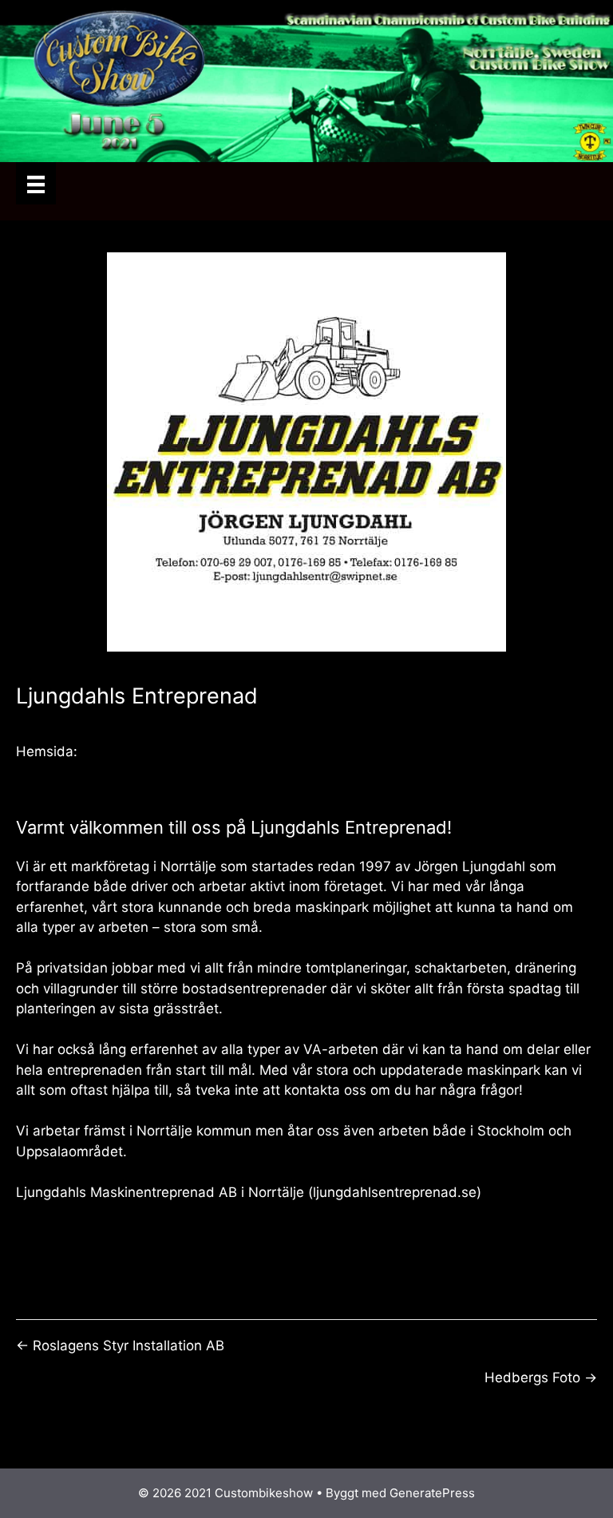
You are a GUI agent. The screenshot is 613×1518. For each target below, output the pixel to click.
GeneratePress (432, 1492)
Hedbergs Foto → (540, 1377)
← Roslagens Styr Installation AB (120, 1346)
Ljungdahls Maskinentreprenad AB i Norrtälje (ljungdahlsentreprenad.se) (248, 1192)
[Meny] (36, 183)
